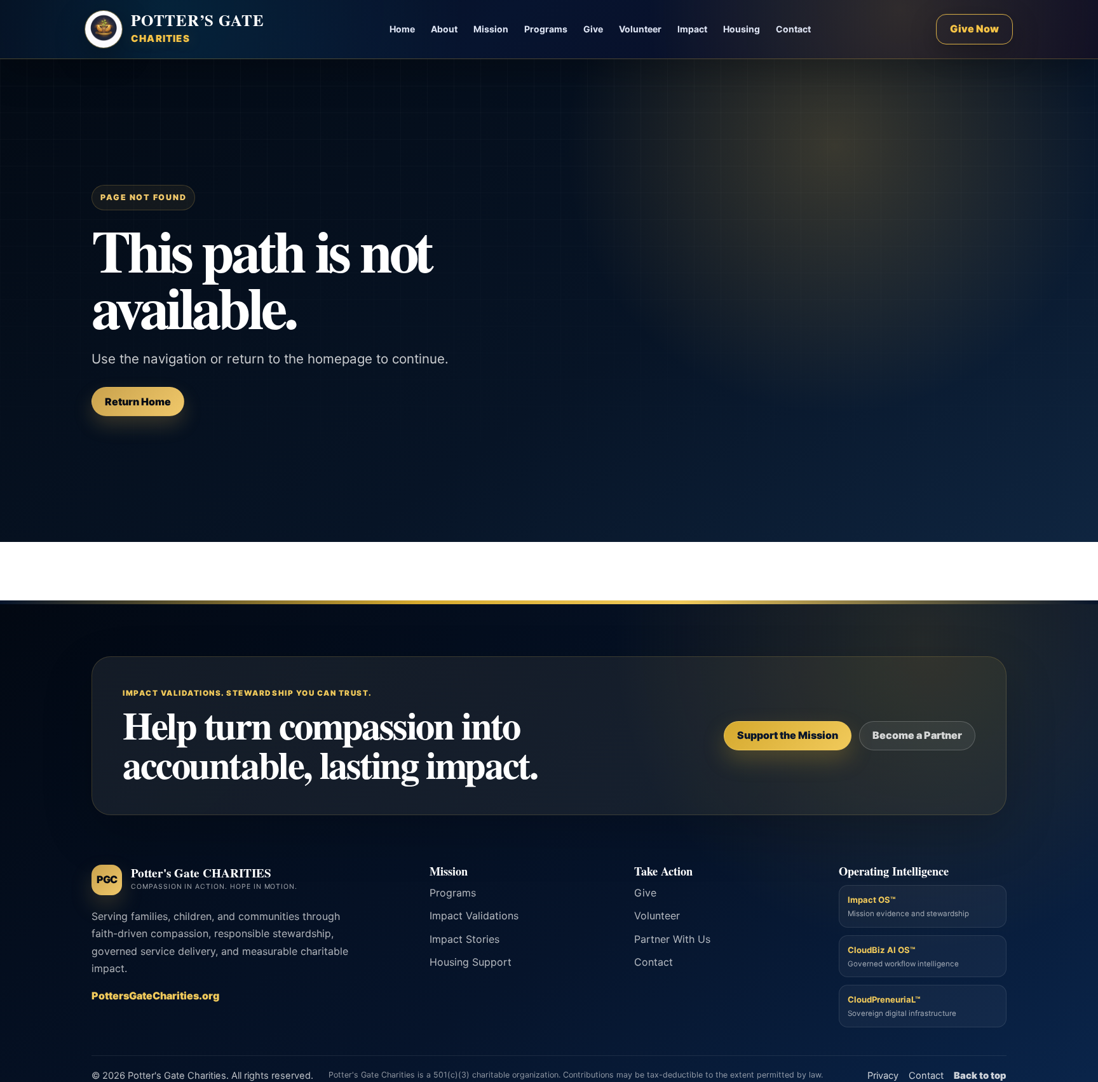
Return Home (138, 401)
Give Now (974, 28)
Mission (490, 29)
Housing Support (471, 962)
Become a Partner (917, 735)
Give (593, 29)
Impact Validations (474, 915)
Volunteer (640, 29)
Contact (793, 29)
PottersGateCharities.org (155, 995)
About (444, 29)
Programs (545, 29)
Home (402, 29)
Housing (741, 29)
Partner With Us (672, 939)
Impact (692, 29)
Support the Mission (787, 735)
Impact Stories (464, 939)
